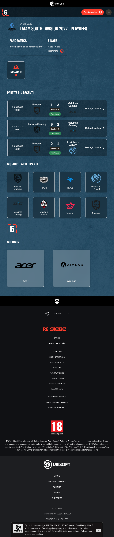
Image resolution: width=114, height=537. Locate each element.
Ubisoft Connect (57, 481)
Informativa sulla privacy (57, 513)
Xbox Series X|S (57, 362)
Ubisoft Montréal (57, 344)
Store (57, 476)
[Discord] (57, 301)
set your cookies (35, 534)
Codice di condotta (57, 408)
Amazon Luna (57, 389)
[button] (57, 108)
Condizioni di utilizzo (57, 519)
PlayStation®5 (57, 373)
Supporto (57, 498)
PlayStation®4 (57, 378)
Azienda (57, 487)
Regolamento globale (57, 402)
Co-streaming (91, 12)
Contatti (57, 508)
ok (98, 530)
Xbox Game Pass (57, 357)
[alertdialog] (57, 529)
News (57, 493)
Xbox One (57, 368)
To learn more (86, 531)
